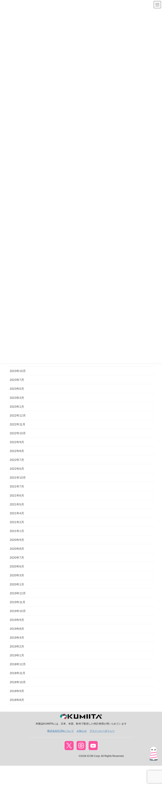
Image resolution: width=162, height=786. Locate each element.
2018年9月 (17, 691)
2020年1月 (17, 584)
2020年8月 (17, 548)
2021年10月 (18, 477)
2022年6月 (17, 468)
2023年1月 (17, 406)
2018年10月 (18, 682)
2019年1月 (17, 655)
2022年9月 (17, 442)
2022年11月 (17, 424)
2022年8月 (17, 451)
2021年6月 (17, 495)
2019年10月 (18, 611)
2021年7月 (17, 486)
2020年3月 (17, 575)
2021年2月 (17, 522)
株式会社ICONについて (60, 730)
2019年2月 (17, 646)
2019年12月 (18, 593)
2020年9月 (17, 540)
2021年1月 (17, 531)
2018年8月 (17, 700)
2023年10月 (18, 371)
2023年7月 (17, 379)
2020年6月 (17, 566)
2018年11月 (17, 673)
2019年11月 (17, 602)
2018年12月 (18, 664)
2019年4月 (17, 637)
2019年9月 (17, 620)
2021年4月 (17, 513)
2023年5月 (17, 388)
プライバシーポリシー (102, 730)
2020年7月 (17, 557)
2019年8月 (17, 628)
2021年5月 (17, 504)
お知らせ (82, 730)
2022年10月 (18, 433)
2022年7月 (17, 460)
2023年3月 (17, 397)
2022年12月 (18, 415)
